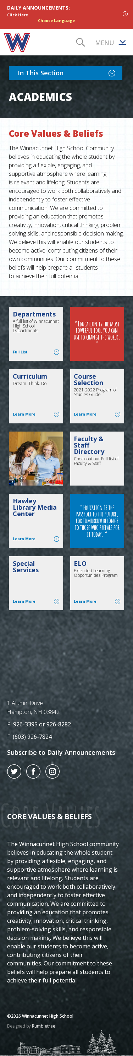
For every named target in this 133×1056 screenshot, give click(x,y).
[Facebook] (33, 776)
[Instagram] (52, 776)
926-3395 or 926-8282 (42, 724)
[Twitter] (14, 776)
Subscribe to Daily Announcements (61, 752)
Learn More (36, 414)
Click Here (17, 14)
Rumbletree (43, 1026)
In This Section (70, 72)
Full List (36, 352)
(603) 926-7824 (32, 737)
